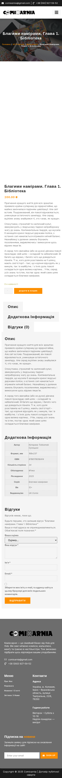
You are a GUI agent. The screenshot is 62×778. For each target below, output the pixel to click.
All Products (18, 44)
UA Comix (33, 493)
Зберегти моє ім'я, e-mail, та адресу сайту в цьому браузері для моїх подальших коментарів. (29, 591)
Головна (6, 44)
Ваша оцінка (11, 535)
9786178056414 (36, 459)
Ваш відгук (11, 545)
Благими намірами (38, 482)
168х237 (33, 453)
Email (8, 573)
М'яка (32, 470)
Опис (13, 306)
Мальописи (32, 44)
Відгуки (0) (18, 327)
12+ (30, 487)
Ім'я (7, 562)
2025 (31, 476)
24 (30, 465)
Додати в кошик (28, 291)
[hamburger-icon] (56, 12)
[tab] (13, 307)
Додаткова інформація (31, 316)
